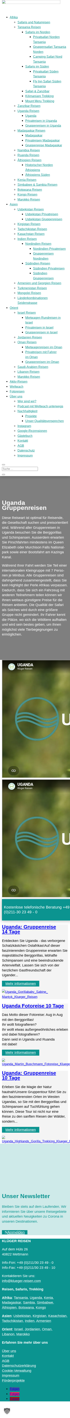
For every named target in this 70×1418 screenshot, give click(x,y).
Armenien (43, 1321)
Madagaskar (33, 135)
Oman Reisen (27, 342)
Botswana (26, 1308)
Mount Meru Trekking (39, 101)
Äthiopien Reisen (29, 160)
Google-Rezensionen (32, 430)
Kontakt (23, 440)
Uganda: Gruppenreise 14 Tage (29, 929)
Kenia (48, 1298)
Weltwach (16, 386)
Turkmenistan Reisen (32, 288)
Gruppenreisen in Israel (41, 332)
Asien (14, 204)
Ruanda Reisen (28, 155)
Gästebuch (25, 435)
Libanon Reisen (28, 371)
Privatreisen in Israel (39, 327)
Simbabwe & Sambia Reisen (37, 184)
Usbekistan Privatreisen (41, 214)
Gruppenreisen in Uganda (43, 125)
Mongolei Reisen (29, 293)
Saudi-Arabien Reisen (33, 367)
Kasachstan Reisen (31, 234)
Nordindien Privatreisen (49, 248)
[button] (7, 1411)
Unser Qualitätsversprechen (44, 421)
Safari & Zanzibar (37, 91)
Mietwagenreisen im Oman (43, 347)
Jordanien (32, 1329)
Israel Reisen (27, 312)
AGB (21, 445)
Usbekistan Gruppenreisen (43, 219)
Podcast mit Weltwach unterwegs (40, 406)
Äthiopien (9, 1308)
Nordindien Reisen (38, 243)
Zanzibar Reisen (29, 106)
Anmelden (16, 1232)
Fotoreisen (17, 391)
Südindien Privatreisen (49, 268)
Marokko (23, 1334)
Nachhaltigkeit (27, 411)
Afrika (14, 17)
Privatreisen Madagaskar (42, 140)
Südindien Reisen (37, 263)
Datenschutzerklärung (19, 1366)
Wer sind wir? (27, 401)
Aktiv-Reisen (18, 381)
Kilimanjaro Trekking (39, 96)
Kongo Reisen (27, 194)
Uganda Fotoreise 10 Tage (33, 1006)
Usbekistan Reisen (31, 209)
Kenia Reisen (27, 179)
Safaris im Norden (37, 32)
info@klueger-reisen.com (21, 1281)
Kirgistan (39, 1316)
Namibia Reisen (29, 150)
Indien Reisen (27, 239)
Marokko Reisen (29, 199)
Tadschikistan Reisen (32, 229)
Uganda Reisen (28, 111)
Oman (47, 1329)
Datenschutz (26, 450)
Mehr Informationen (20, 984)
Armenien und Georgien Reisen (39, 283)
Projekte (31, 416)
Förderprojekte (13, 1380)
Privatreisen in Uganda (41, 120)
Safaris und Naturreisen (34, 22)
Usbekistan (22, 1316)
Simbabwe (45, 1302)
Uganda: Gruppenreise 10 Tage (29, 1075)
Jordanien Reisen (30, 337)
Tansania (21, 1298)
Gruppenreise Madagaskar (43, 145)
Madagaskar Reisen (31, 130)
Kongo (41, 1308)
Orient (14, 307)
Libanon (8, 1334)
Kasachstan (57, 1316)
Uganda (30, 115)
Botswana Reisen (30, 189)
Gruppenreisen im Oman (42, 362)
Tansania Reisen (29, 27)
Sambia (29, 1302)
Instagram (24, 426)
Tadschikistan (12, 1321)
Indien (29, 1321)
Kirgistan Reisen (29, 224)
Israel (18, 1329)
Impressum (25, 455)
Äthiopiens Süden (37, 174)
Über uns (16, 396)
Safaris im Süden (37, 66)
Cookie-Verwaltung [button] (16, 1371)
